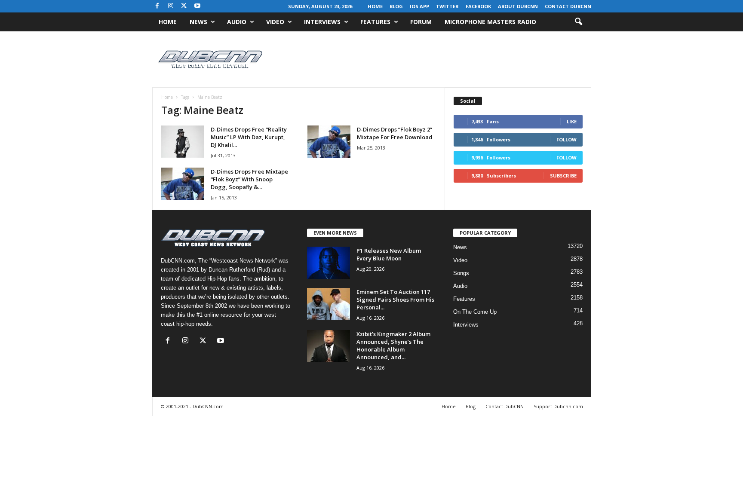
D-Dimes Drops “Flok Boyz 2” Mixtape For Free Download (395, 133)
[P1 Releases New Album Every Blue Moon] (328, 263)
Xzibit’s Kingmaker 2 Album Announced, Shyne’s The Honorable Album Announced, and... (393, 345)
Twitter (447, 6)
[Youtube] (197, 6)
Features (375, 22)
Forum (421, 22)
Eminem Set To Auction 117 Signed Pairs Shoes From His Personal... (395, 299)
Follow (566, 139)
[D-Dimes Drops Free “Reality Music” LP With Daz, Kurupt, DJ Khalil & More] (182, 141)
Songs (461, 273)
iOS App (419, 6)
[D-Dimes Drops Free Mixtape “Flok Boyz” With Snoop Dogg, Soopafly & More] (182, 184)
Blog (396, 6)
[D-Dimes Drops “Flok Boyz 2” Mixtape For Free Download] (328, 141)
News (198, 22)
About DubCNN (518, 6)
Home (375, 6)
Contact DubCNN (568, 6)
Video (275, 22)
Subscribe (563, 175)
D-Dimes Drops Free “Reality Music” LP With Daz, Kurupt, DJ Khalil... (249, 137)
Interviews (322, 22)
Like (572, 121)
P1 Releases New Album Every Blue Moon (388, 254)
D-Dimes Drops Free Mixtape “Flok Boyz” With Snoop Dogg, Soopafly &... (249, 179)
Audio (236, 22)
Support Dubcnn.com (558, 406)
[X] (184, 6)
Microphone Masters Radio (490, 22)
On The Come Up (475, 312)
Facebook (478, 6)
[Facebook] (157, 6)
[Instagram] (171, 6)
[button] (578, 21)
